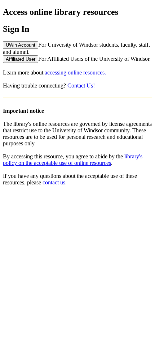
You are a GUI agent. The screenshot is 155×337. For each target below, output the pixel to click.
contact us (54, 182)
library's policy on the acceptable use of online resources (72, 159)
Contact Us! (81, 85)
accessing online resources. (75, 72)
